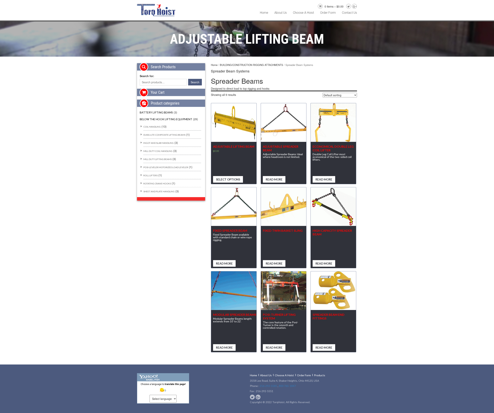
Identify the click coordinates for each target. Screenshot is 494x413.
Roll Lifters (150, 175)
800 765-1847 (287, 385)
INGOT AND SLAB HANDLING (158, 142)
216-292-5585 (268, 385)
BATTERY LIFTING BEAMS (156, 112)
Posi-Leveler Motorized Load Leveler (165, 167)
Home (264, 12)
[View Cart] (320, 6)
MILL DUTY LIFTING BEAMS (157, 159)
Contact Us (349, 12)
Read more (274, 179)
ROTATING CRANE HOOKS (157, 183)
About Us (280, 12)
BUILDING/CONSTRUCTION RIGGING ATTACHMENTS (251, 65)
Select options (228, 179)
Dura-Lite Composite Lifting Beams (164, 134)
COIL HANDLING (152, 126)
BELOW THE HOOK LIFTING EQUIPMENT (166, 119)
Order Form (328, 12)
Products (319, 375)
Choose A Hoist (303, 12)
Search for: (147, 76)
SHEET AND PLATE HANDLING (159, 191)
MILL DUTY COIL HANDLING (158, 151)
